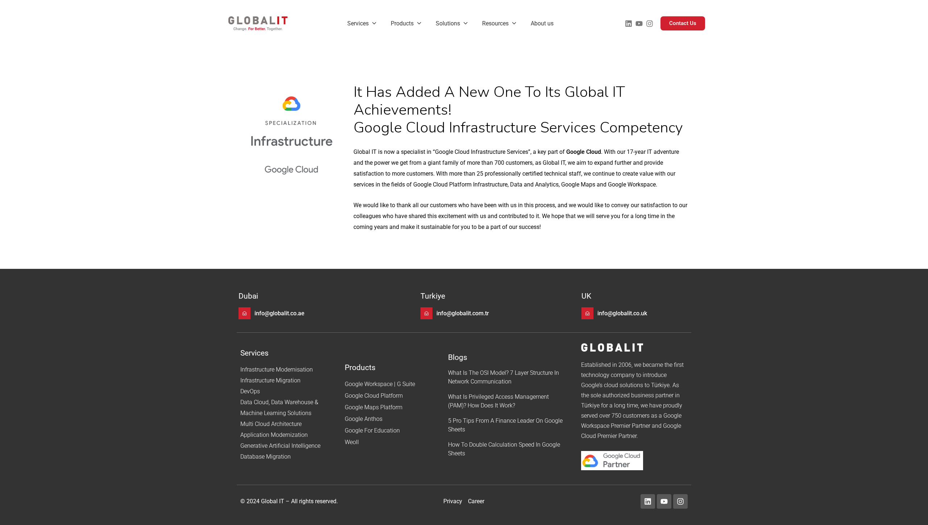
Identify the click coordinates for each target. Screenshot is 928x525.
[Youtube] (639, 23)
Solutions (448, 23)
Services (358, 23)
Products (402, 23)
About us (542, 23)
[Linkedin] (628, 23)
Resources (495, 23)
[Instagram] (649, 23)
